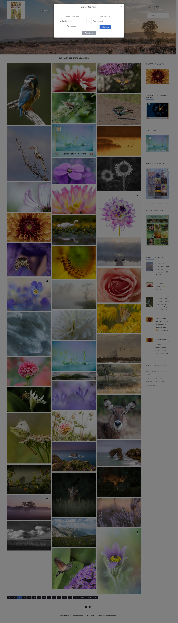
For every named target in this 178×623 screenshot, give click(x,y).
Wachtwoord (105, 16)
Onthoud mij (73, 26)
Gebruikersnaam (72, 16)
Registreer (89, 33)
